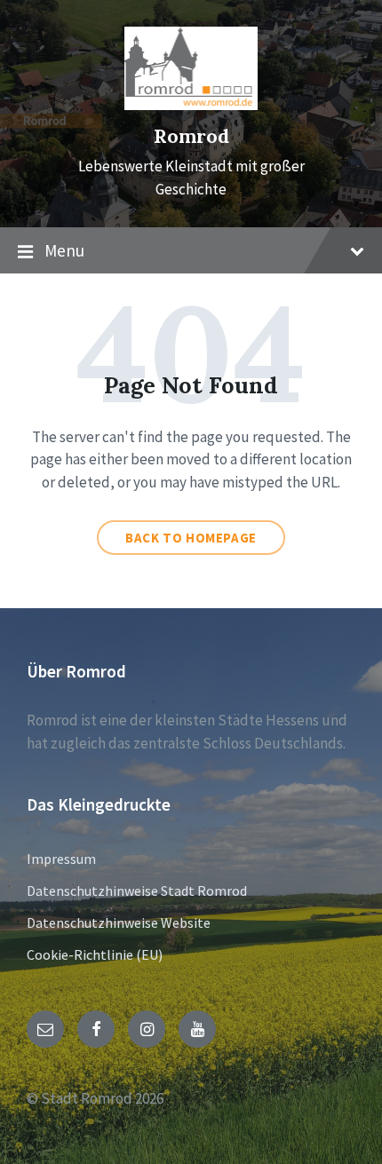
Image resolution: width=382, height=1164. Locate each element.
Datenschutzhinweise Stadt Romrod (137, 890)
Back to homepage (191, 537)
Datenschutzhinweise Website (119, 922)
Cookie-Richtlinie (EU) (95, 954)
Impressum (61, 858)
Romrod (191, 136)
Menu (64, 250)
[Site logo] (191, 105)
